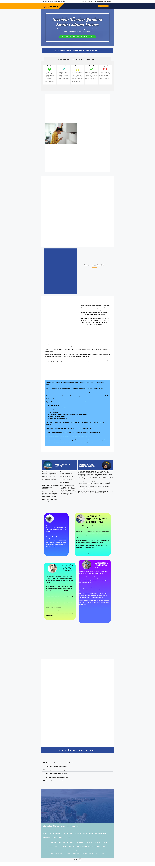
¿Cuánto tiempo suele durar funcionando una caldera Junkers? (59, 762)
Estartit (84, 853)
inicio (62, 6)
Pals (89, 853)
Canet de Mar (52, 842)
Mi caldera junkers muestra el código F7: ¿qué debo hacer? (58, 770)
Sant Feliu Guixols (100, 846)
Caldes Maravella (60, 850)
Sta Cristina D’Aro (96, 850)
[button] (77, 762)
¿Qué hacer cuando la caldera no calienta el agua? (57, 777)
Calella (72, 842)
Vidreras (91, 846)
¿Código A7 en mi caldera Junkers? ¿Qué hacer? (56, 766)
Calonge (106, 850)
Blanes (56, 846)
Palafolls (97, 842)
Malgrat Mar (89, 842)
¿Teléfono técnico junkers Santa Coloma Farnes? (56, 773)
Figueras (95, 853)
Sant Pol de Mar (63, 842)
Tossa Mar (72, 846)
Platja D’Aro (86, 850)
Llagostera (77, 850)
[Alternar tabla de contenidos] (79, 859)
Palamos (68, 853)
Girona (67, 6)
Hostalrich (49, 846)
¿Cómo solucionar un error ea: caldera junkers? (56, 780)
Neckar (72, 6)
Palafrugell (76, 853)
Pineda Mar (80, 842)
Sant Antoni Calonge (57, 853)
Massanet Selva (82, 846)
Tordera (104, 842)
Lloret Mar (63, 846)
